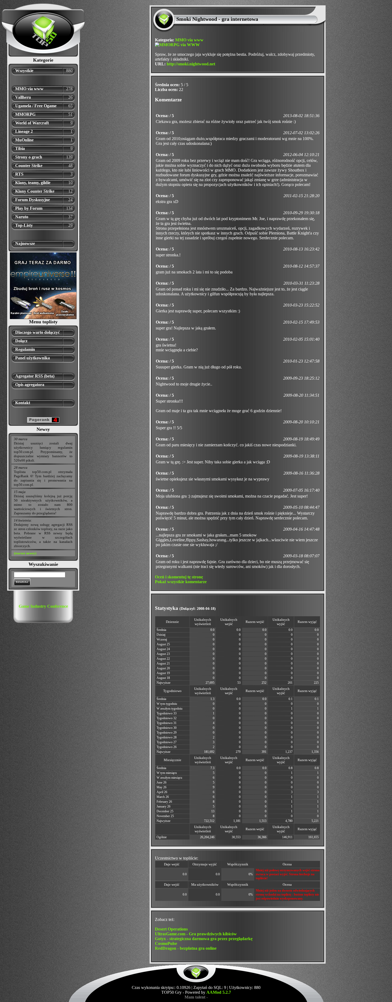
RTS (19, 174)
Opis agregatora (29, 384)
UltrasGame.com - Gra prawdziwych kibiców (196, 934)
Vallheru (23, 97)
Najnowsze (25, 243)
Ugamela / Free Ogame (36, 106)
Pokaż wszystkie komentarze (181, 581)
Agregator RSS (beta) (34, 376)
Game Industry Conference (43, 606)
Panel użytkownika (32, 358)
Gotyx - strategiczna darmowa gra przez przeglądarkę (204, 938)
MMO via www (29, 88)
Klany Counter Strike (34, 191)
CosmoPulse (166, 943)
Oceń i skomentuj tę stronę (179, 577)
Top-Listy (24, 225)
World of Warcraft (32, 123)
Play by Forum (28, 208)
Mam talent (195, 997)
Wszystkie (24, 70)
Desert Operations (171, 929)
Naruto (21, 216)
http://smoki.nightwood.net (191, 64)
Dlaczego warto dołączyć (37, 332)
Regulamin (25, 349)
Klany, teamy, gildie (32, 182)
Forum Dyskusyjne (32, 199)
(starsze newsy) (25, 553)
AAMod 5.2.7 (218, 992)
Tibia (20, 148)
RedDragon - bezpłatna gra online (186, 948)
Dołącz (21, 341)
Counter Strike (28, 165)
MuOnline (24, 140)
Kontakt (22, 402)
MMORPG (25, 114)
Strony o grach (28, 157)
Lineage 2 (24, 131)
